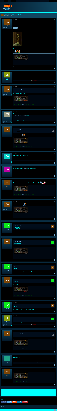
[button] (4, 402)
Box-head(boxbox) (18, 134)
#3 (54, 86)
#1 (54, 19)
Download (19, 48)
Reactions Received (5, 27)
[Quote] (54, 68)
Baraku (6, 15)
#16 (54, 330)
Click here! (23, 63)
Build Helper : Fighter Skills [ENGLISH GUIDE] (20, 115)
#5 (54, 126)
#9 (54, 201)
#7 (54, 166)
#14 (54, 302)
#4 (54, 111)
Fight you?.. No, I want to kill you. (35, 362)
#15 (54, 315)
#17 (54, 355)
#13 (54, 277)
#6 (54, 153)
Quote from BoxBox (17, 129)
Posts (3, 28)
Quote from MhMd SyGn (18, 89)
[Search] (55, 1)
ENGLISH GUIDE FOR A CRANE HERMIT (19, 117)
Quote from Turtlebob (18, 241)
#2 (54, 72)
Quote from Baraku (17, 225)
